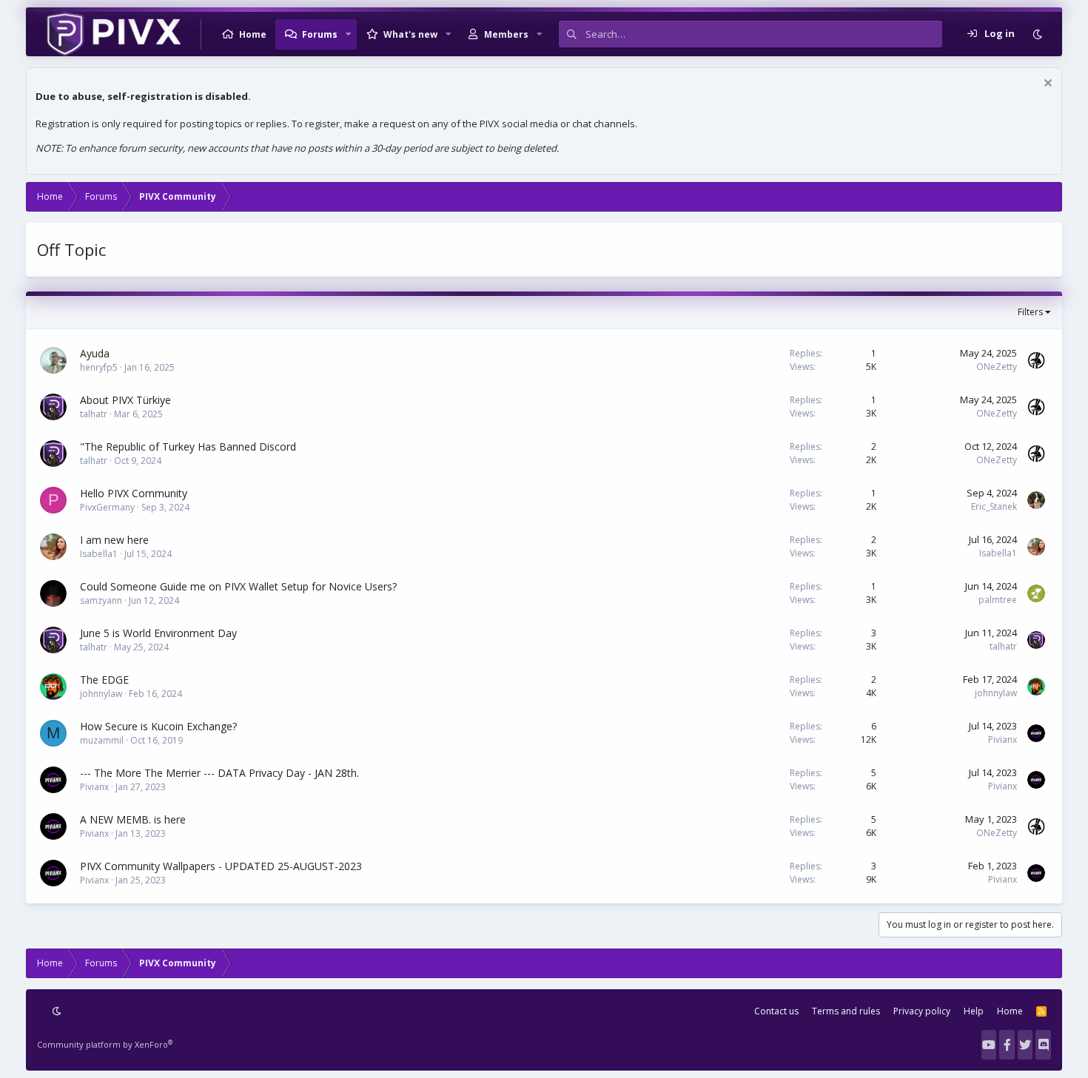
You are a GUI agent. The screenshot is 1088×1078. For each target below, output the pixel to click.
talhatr (93, 414)
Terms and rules (846, 1011)
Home (252, 34)
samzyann (101, 600)
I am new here (114, 540)
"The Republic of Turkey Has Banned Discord (188, 446)
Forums (320, 34)
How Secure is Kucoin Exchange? (158, 726)
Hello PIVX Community (133, 493)
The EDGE (104, 680)
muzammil (102, 740)
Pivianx (1002, 739)
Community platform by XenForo (104, 1044)
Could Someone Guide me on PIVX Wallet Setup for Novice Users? (238, 586)
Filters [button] (1030, 312)
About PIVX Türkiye (125, 400)
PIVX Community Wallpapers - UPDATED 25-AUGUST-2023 (221, 866)
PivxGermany (107, 507)
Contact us (776, 1011)
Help (974, 1011)
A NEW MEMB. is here (133, 819)
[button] (348, 34)
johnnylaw (101, 693)
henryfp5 (99, 367)
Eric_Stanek (994, 506)
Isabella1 (99, 554)
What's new (410, 34)
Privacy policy (921, 1011)
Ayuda (95, 353)
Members (506, 34)
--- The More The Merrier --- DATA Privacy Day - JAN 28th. (219, 773)
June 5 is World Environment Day (158, 633)
